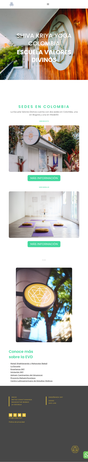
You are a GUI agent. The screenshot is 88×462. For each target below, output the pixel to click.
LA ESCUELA (16, 404)
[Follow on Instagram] (10, 415)
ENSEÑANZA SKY (56, 397)
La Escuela (15, 366)
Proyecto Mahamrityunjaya (23, 378)
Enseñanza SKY (18, 369)
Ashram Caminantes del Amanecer (27, 375)
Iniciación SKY (17, 372)
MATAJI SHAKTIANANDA (21, 399)
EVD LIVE (52, 403)
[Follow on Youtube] (19, 415)
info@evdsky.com (15, 418)
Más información (44, 178)
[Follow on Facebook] (15, 415)
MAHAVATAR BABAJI (20, 402)
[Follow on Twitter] (24, 415)
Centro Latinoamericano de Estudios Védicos (31, 381)
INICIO (14, 397)
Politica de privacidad (17, 422)
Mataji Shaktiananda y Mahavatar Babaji (29, 364)
